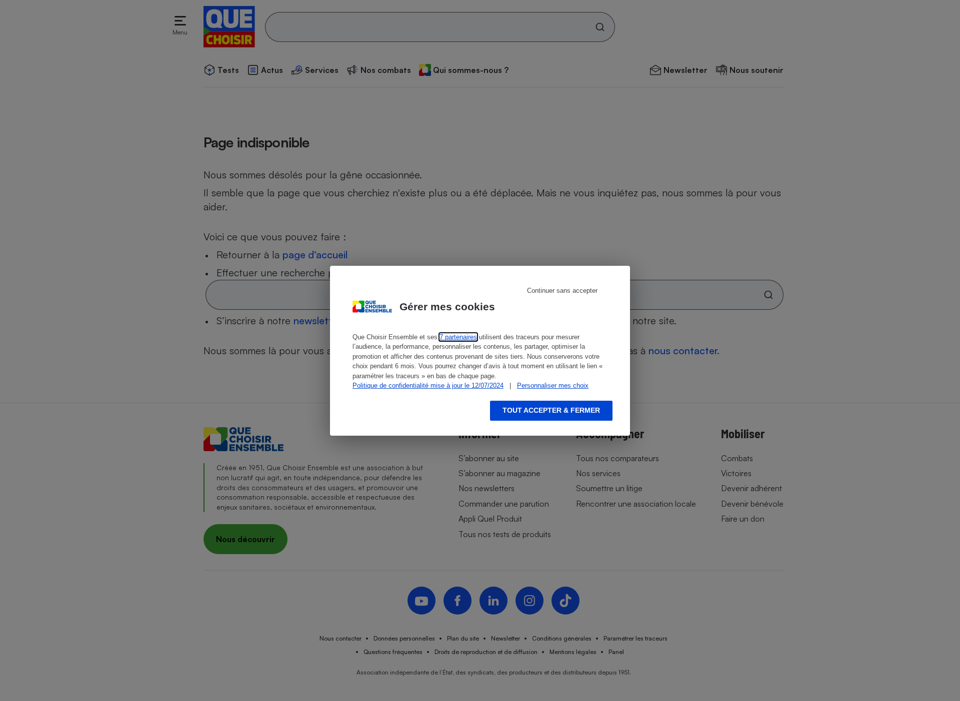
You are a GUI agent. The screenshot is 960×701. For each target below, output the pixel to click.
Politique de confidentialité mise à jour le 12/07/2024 (428, 385)
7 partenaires (458, 337)
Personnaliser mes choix (552, 385)
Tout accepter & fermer (551, 410)
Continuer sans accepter (562, 290)
